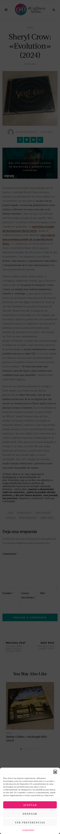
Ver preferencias (30, 822)
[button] (55, 771)
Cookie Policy (28, 830)
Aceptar (30, 805)
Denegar (30, 813)
